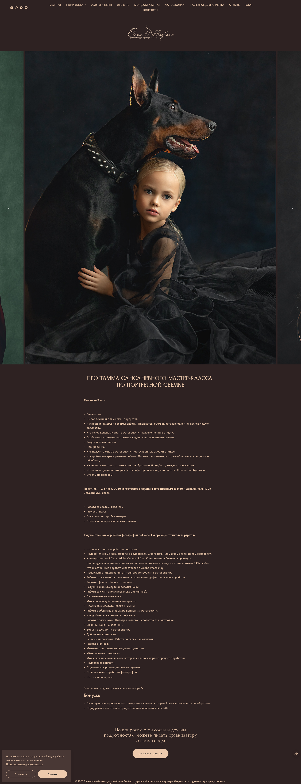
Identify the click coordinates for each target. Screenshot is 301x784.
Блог (248, 5)
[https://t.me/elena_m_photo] (21, 7)
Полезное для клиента (207, 5)
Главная (55, 5)
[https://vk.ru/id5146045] (11, 7)
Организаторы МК (150, 753)
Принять (52, 774)
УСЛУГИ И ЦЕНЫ (101, 5)
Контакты (150, 10)
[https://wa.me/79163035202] (16, 7)
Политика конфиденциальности (24, 764)
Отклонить (21, 774)
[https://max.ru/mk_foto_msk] (26, 7)
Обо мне (123, 5)
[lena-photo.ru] (151, 32)
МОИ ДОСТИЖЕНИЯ (147, 5)
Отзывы (234, 5)
